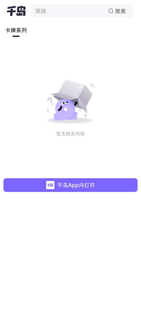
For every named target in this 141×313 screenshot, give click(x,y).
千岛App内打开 (76, 185)
